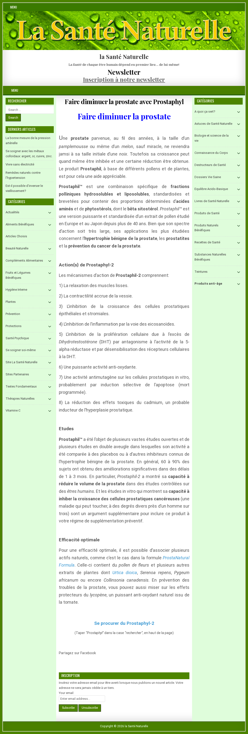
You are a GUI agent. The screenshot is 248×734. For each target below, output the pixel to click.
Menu (13, 7)
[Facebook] (235, 90)
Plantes (11, 302)
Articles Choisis (16, 236)
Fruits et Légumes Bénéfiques (18, 275)
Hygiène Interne (16, 289)
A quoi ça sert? (204, 111)
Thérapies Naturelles (20, 398)
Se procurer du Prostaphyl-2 (124, 623)
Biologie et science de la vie (211, 138)
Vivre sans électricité (20, 164)
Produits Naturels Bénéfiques (206, 227)
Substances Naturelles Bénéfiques (210, 257)
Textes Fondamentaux (21, 386)
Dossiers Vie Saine (207, 177)
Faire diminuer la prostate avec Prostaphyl (124, 101)
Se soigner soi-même (21, 350)
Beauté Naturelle (17, 248)
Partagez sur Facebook (102, 656)
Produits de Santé (206, 213)
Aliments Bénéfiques (20, 224)
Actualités (12, 212)
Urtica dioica (124, 572)
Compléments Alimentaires (24, 260)
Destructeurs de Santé (210, 165)
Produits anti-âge (208, 283)
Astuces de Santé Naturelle (213, 123)
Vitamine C (13, 410)
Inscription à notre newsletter (124, 79)
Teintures (201, 271)
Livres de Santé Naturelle (211, 201)
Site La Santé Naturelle (21, 362)
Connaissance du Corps (211, 153)
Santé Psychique (17, 338)
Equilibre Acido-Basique (211, 189)
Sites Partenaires (17, 374)
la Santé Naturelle (124, 56)
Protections (14, 326)
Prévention (13, 314)
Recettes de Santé (207, 242)
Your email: (66, 693)
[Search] (241, 90)
